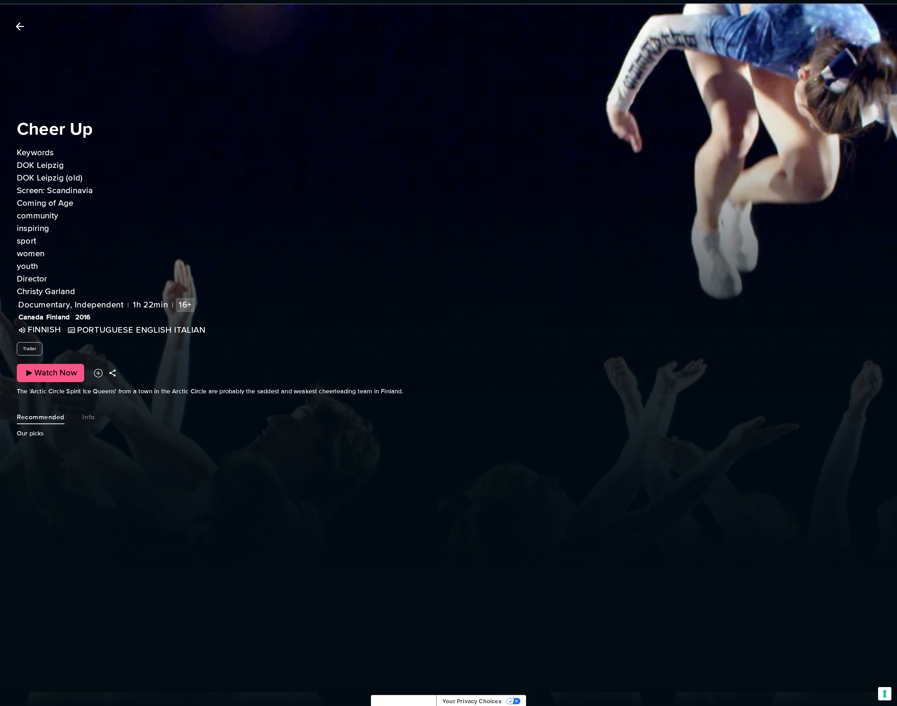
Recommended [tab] (40, 417)
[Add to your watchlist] (98, 373)
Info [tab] (88, 417)
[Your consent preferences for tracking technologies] (884, 693)
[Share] (112, 373)
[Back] (18, 26)
